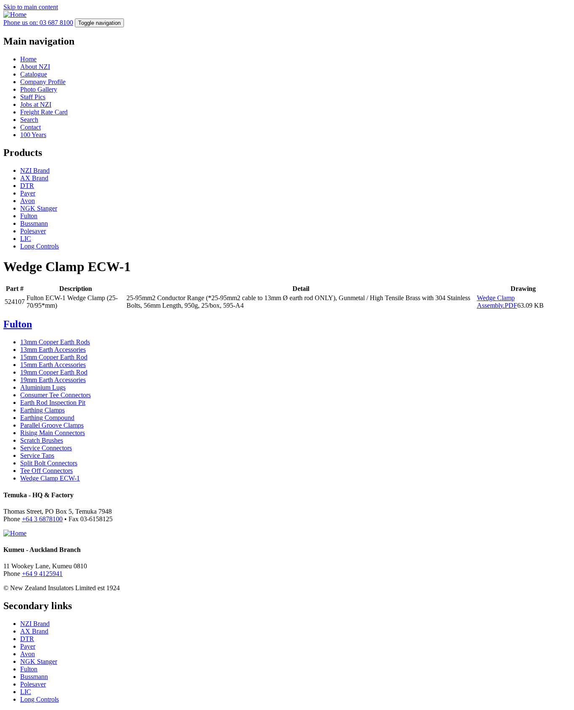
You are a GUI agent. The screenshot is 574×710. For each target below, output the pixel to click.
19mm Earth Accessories (53, 379)
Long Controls (39, 246)
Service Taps (37, 455)
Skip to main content (30, 7)
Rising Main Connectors (52, 432)
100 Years (33, 134)
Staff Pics (32, 96)
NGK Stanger (38, 208)
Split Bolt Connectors (48, 463)
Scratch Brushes (41, 440)
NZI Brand (35, 170)
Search (29, 119)
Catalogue (33, 74)
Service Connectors (46, 447)
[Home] (14, 14)
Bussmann (34, 223)
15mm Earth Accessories (53, 364)
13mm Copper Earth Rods (55, 342)
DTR (27, 185)
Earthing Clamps (42, 410)
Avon (27, 200)
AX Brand (34, 178)
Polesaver (33, 231)
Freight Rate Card (44, 112)
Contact (30, 127)
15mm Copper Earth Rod (53, 357)
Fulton (28, 215)
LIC (25, 238)
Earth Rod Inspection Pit (52, 402)
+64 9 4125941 (42, 573)
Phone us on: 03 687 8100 (38, 22)
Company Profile (43, 81)
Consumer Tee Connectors (55, 395)
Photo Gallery (38, 89)
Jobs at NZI (35, 104)
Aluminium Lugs (43, 387)
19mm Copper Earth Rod (53, 372)
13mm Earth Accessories (53, 349)
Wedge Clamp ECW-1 (50, 478)
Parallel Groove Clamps (52, 425)
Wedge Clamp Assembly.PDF (497, 301)
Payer (27, 193)
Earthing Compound (47, 417)
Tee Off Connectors (46, 470)
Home (28, 59)
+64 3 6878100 (42, 519)
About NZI (35, 66)
